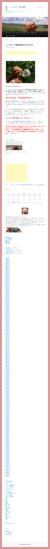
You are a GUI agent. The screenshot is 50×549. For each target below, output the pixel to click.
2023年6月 (7, 311)
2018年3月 (7, 398)
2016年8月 (7, 425)
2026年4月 (7, 263)
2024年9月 (7, 290)
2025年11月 (7, 270)
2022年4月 (7, 330)
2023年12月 (7, 302)
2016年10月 (7, 422)
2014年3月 (7, 465)
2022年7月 (7, 326)
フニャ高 (16, 184)
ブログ (19, 184)
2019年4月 (7, 380)
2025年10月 (7, 272)
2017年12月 (7, 402)
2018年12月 (7, 386)
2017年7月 (7, 409)
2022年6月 (7, 327)
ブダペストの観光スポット (10, 493)
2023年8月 (7, 308)
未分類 (6, 509)
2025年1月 (7, 284)
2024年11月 (7, 287)
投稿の (7, 531)
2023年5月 (7, 312)
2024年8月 (7, 291)
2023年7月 (7, 309)
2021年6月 (7, 344)
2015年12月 (7, 436)
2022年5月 (7, 329)
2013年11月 (7, 470)
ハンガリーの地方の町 (9, 485)
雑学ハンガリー (34, 32)
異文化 (28, 184)
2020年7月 (7, 359)
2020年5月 (7, 362)
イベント (7, 482)
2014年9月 (7, 457)
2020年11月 (7, 354)
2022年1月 (7, 334)
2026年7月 (7, 259)
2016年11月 (7, 420)
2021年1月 (7, 351)
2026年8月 (7, 258)
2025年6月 (7, 277)
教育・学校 (25, 184)
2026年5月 (7, 262)
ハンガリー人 (12, 184)
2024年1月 (7, 301)
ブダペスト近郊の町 (9, 496)
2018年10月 (7, 388)
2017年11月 (7, 404)
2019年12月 (7, 369)
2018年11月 (7, 387)
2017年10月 (7, 405)
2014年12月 (7, 452)
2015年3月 (7, 448)
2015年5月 (7, 445)
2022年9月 (7, 323)
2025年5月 (7, 279)
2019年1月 (7, 384)
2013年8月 (7, 475)
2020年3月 (7, 365)
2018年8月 (7, 391)
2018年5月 (7, 395)
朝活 (39, 184)
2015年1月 (7, 451)
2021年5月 (7, 345)
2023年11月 (7, 304)
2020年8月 (7, 358)
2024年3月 (7, 298)
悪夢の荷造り (8, 243)
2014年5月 (7, 462)
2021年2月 (7, 350)
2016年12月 (7, 419)
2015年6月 (7, 444)
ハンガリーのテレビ (9, 484)
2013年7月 (7, 476)
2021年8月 (7, 341)
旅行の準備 (7, 507)
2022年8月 (7, 325)
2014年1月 (7, 468)
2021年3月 (7, 348)
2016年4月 (7, 430)
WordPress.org (8, 534)
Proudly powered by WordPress (25, 544)
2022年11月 (7, 320)
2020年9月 (7, 356)
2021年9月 (7, 340)
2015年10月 (7, 439)
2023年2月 (7, 316)
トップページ (8, 32)
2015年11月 (7, 437)
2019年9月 (7, 373)
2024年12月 (7, 286)
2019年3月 (7, 381)
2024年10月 (7, 288)
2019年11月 (7, 370)
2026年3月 (7, 265)
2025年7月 (7, 276)
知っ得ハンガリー (26, 32)
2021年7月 (7, 343)
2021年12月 (7, 336)
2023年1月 (7, 318)
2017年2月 (7, 416)
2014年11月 (7, 454)
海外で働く (42, 184)
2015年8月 (7, 441)
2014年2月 (7, 466)
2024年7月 (7, 293)
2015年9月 (7, 440)
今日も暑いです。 (8, 247)
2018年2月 (7, 400)
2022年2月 (7, 333)
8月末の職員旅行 (8, 238)
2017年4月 (7, 413)
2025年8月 (7, 275)
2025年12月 (7, 269)
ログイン (7, 530)
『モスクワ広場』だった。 (10, 250)
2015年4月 (7, 447)
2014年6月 (7, 461)
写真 (6, 500)
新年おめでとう (8, 240)
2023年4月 (7, 313)
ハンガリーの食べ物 (9, 486)
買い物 (6, 516)
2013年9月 (7, 473)
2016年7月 (7, 426)
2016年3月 (7, 432)
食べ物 (6, 518)
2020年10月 (7, 355)
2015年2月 (7, 450)
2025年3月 (7, 281)
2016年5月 (7, 429)
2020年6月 (7, 361)
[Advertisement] (20, 53)
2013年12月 (7, 469)
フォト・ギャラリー (17, 32)
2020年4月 (7, 363)
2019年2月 (7, 383)
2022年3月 (7, 331)
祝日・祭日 (7, 513)
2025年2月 (7, 283)
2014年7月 (7, 459)
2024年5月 (7, 295)
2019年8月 (7, 375)
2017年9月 (7, 407)
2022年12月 (7, 319)
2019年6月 (7, 377)
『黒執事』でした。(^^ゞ (10, 253)
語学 (6, 514)
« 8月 (13, 202)
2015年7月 (7, 443)
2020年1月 (7, 368)
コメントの (8, 533)
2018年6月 (7, 394)
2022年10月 (7, 322)
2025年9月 (7, 273)
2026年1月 (7, 268)
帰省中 (6, 503)
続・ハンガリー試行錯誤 (15, 8)
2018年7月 (7, 393)
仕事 (22, 184)
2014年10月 (7, 455)
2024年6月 (7, 294)
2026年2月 (7, 266)
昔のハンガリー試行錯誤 (10, 35)
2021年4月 (7, 347)
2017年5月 (7, 412)
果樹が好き (7, 241)
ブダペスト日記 (8, 495)
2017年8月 (7, 408)
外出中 (6, 502)
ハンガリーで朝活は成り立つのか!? (19, 45)
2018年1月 (7, 401)
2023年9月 (7, 306)
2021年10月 (7, 338)
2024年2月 (7, 300)
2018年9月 (7, 390)
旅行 (6, 506)
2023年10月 (7, 305)
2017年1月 (7, 418)
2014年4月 (7, 464)
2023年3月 (7, 315)
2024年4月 (7, 297)
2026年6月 (7, 261)
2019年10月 (7, 372)
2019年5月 (7, 379)
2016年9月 (7, 423)
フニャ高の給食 (8, 492)
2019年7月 (7, 376)
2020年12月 (7, 352)
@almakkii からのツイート (10, 523)
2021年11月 (7, 337)
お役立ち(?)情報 (8, 481)
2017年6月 (7, 411)
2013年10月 (7, 472)
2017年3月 (7, 415)
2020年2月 (7, 366)
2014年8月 (7, 458)
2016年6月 (7, 427)
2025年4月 (7, 280)
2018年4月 (7, 397)
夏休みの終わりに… (9, 237)
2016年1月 (7, 434)
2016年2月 (7, 433)
